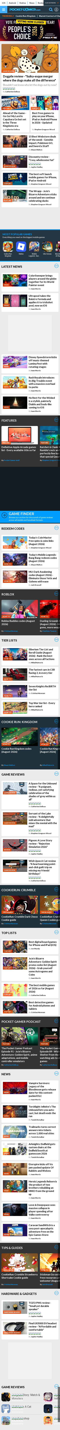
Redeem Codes (12, 528)
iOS (3, 3)
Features (8, 420)
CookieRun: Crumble (18, 890)
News (31, 3)
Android (12, 3)
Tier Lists (9, 640)
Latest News (11, 266)
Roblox (23, 3)
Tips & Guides (12, 1248)
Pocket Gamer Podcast (21, 1021)
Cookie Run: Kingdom (26, 16)
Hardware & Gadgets (19, 1293)
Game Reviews (13, 774)
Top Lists (8, 933)
